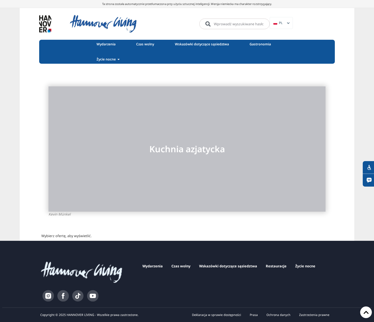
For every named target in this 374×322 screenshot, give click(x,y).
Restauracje (276, 266)
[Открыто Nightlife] (118, 59)
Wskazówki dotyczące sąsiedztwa (228, 266)
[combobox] (234, 24)
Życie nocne (305, 266)
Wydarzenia (152, 266)
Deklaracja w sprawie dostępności (216, 315)
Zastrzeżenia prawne (314, 315)
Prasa (254, 315)
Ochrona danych (278, 315)
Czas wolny (180, 266)
